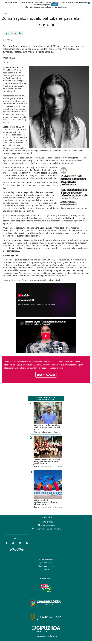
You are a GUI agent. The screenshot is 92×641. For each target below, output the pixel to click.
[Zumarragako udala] (46, 602)
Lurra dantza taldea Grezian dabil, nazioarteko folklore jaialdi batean (47, 461)
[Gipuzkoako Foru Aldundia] (46, 631)
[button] (89, 3)
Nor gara (16, 538)
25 (61, 466)
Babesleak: (46, 578)
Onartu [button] (55, 4)
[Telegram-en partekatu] (53, 25)
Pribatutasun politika (46, 566)
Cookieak (46, 569)
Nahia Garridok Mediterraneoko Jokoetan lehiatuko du (46, 502)
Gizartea (5, 14)
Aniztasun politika (46, 559)
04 (11, 58)
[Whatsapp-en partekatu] (48, 25)
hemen (64, 7)
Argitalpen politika (46, 563)
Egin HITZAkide (46, 374)
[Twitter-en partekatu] (44, 25)
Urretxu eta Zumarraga (43, 432)
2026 (56, 432)
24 (61, 432)
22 (14, 58)
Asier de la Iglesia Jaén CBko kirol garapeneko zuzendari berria (47, 427)
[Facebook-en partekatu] (39, 25)
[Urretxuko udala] (46, 617)
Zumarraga (8, 40)
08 (59, 432)
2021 (7, 58)
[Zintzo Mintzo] (46, 588)
